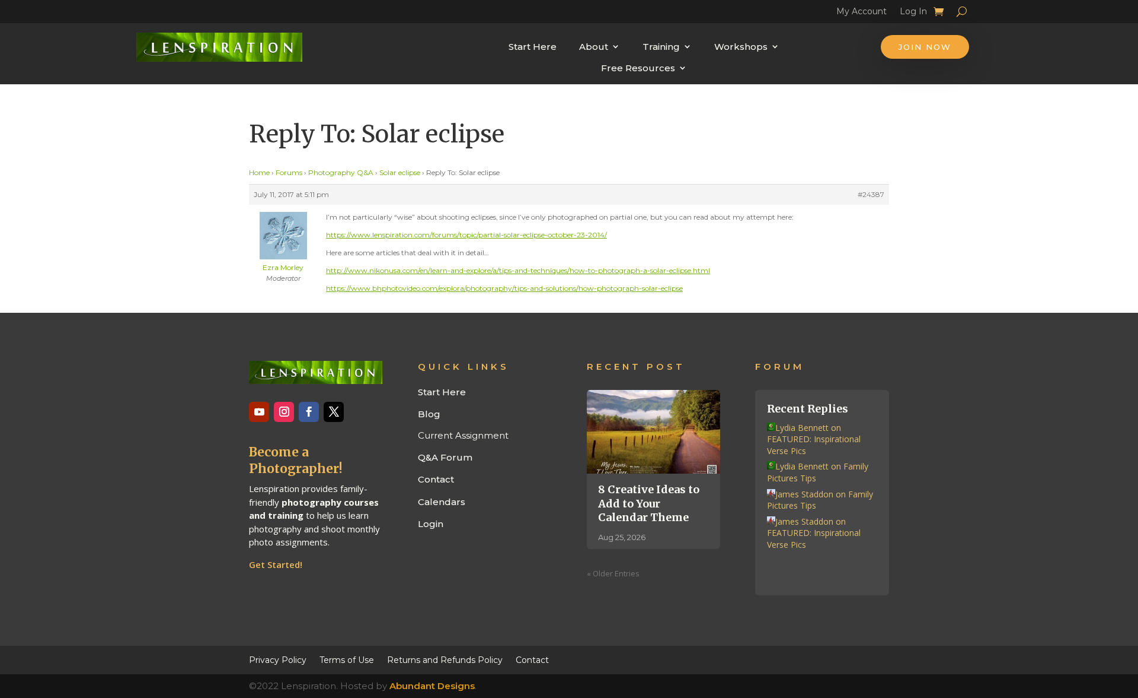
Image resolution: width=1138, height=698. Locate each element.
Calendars (441, 501)
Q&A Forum (445, 457)
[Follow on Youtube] (259, 412)
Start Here (533, 46)
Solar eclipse (399, 172)
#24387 (871, 194)
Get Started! (275, 564)
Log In (913, 13)
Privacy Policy (277, 659)
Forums (289, 172)
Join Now (925, 47)
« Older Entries (613, 573)
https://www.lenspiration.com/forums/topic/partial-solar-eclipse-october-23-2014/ (466, 234)
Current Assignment (463, 435)
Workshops (741, 46)
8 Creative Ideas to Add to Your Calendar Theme (648, 503)
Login (430, 523)
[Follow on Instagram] (284, 412)
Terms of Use (346, 659)
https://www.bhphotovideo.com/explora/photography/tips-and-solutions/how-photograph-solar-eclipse (504, 288)
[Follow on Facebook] (309, 412)
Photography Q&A (340, 172)
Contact (436, 479)
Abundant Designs (432, 685)
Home (259, 172)
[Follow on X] (334, 412)
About (593, 46)
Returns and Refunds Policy (445, 659)
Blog (429, 414)
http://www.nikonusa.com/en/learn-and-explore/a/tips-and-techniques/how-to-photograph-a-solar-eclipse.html (518, 270)
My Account (861, 13)
